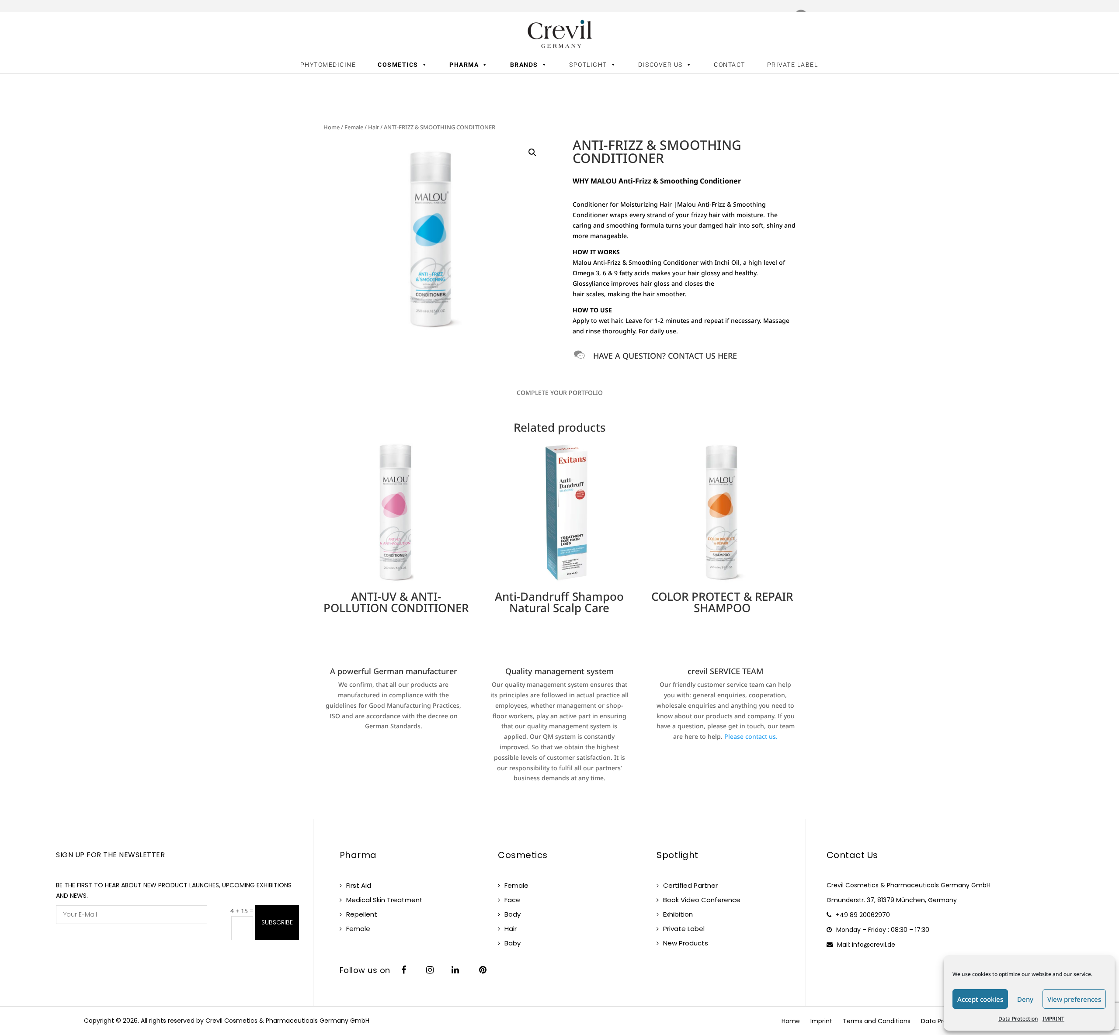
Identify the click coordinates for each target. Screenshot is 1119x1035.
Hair (373, 127)
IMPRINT (1053, 1018)
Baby (512, 943)
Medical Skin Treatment (384, 899)
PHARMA (464, 64)
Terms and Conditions (876, 1021)
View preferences (1074, 999)
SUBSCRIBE (277, 922)
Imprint (821, 1021)
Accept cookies (980, 999)
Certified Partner (690, 885)
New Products (685, 943)
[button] (532, 152)
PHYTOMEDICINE (328, 64)
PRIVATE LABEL (792, 64)
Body (512, 914)
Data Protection (1018, 1018)
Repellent (361, 914)
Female (353, 127)
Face (512, 899)
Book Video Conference (701, 899)
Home (331, 127)
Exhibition (678, 914)
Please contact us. (751, 736)
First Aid (358, 885)
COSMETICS (398, 64)
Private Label (684, 928)
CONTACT (729, 64)
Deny (1025, 999)
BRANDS (524, 64)
